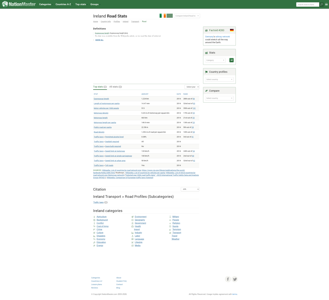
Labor (137, 235)
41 (193, 137)
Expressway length (101, 98)
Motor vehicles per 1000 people (106, 108)
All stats (115, 86)
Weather (175, 238)
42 (194, 160)
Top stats (99, 86)
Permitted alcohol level (114, 137)
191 (194, 108)
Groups (94, 4)
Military (175, 216)
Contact (119, 284)
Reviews (94, 287)
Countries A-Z (96, 281)
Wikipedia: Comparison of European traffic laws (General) (130, 177)
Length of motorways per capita (107, 103)
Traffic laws (98, 137)
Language (139, 238)
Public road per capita (103, 127)
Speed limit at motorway (115, 151)
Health (138, 226)
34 (194, 151)
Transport (135, 21)
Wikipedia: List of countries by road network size (121, 170)
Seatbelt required (112, 141)
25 (194, 113)
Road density (99, 132)
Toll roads (109, 165)
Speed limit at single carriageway (118, 156)
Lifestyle (138, 242)
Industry (138, 232)
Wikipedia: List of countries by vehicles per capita (145, 172)
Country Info (106, 21)
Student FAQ (121, 281)
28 (193, 127)
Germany (209, 36)
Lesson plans (96, 284)
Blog (118, 287)
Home (95, 21)
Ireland (125, 21)
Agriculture (102, 216)
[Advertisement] (146, 61)
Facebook (228, 279)
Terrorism (176, 229)
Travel (174, 235)
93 (194, 103)
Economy (101, 238)
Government (140, 222)
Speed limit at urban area (115, 160)
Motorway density (101, 113)
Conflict (100, 222)
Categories (45, 4)
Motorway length (101, 117)
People (175, 219)
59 (194, 98)
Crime (99, 229)
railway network (222, 36)
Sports (175, 226)
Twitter (235, 279)
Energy (100, 245)
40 (193, 156)
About (118, 277)
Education (101, 242)
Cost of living (102, 226)
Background (102, 219)
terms (234, 294)
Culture (100, 232)
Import (137, 229)
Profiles (117, 21)
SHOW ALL (99, 40)
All (231, 60)
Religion (176, 222)
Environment (140, 216)
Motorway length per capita (105, 122)
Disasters (101, 235)
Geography (140, 219)
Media (137, 245)
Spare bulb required (113, 146)
